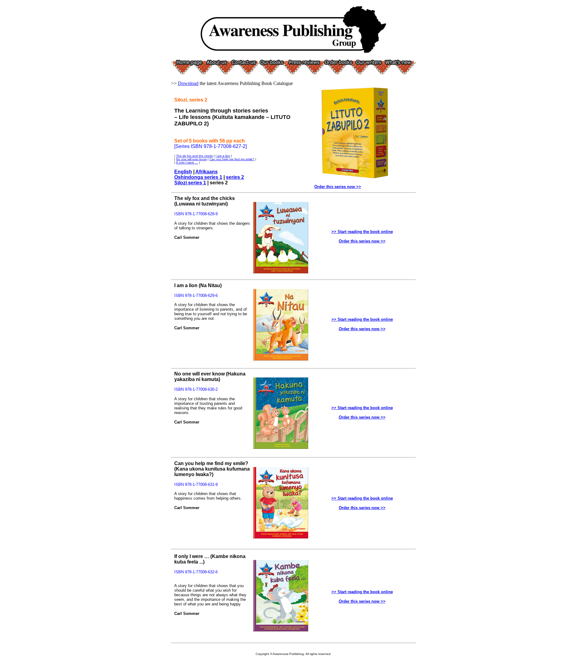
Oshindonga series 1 (198, 177)
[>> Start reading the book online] (280, 271)
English (183, 171)
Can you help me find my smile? (231, 159)
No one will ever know (191, 159)
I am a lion (223, 155)
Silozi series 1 (190, 182)
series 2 (235, 177)
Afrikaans (206, 171)
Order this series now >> (337, 186)
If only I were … (187, 162)
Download (188, 83)
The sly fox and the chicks (194, 155)
